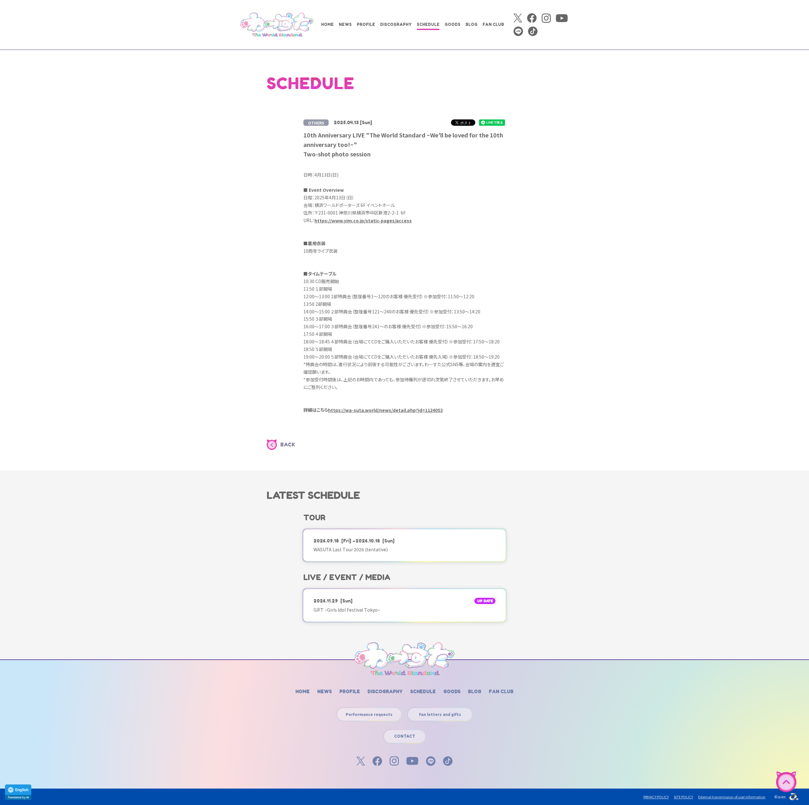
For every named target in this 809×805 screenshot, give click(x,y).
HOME (327, 24)
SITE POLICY (683, 796)
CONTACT (404, 736)
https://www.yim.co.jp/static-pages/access (363, 220)
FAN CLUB (493, 24)
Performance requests (369, 714)
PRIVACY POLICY (656, 796)
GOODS (452, 24)
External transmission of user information (731, 796)
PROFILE (366, 24)
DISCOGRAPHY (396, 24)
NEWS (345, 24)
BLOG (471, 24)
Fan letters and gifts (440, 714)
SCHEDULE (428, 24)
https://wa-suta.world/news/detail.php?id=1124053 (385, 410)
